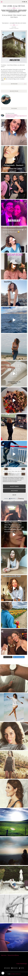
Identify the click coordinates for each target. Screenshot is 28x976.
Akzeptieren (14, 486)
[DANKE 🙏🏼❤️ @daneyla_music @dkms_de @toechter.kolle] (14, 132)
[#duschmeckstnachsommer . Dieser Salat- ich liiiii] (14, 400)
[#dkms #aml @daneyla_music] (14, 159)
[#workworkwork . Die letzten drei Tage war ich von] (14, 561)
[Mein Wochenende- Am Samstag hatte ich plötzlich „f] (14, 615)
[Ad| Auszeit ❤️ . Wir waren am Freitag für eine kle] (14, 508)
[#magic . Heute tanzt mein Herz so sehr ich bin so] (14, 320)
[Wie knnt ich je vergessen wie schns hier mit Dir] (14, 879)
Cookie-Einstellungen (21, 963)
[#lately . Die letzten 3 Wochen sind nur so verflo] (14, 427)
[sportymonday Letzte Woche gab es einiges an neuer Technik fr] (14, 678)
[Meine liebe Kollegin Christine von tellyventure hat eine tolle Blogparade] (14, 793)
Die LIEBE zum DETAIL (14, 6)
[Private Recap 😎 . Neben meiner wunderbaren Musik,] (14, 213)
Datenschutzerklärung (13, 955)
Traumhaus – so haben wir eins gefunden (14, 23)
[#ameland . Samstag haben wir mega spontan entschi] (14, 454)
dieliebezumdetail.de (15, 973)
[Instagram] (24, 1)
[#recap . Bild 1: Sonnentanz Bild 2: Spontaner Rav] (14, 347)
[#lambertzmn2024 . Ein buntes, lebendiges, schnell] (14, 642)
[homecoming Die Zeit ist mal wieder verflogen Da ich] (14, 735)
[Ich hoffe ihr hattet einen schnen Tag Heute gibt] (14, 851)
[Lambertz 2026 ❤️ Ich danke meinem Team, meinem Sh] (14, 186)
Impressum (3, 955)
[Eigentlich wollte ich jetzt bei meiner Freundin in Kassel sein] (14, 937)
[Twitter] (26, 1)
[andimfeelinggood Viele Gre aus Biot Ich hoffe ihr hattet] (14, 707)
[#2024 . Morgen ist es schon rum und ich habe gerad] (14, 266)
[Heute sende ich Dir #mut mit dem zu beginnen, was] (14, 588)
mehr (14, 495)
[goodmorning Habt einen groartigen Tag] (14, 764)
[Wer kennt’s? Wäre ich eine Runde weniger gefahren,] (14, 534)
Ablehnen (14, 490)
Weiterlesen (14, 83)
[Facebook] (22, 1)
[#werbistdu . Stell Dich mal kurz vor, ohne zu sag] (14, 293)
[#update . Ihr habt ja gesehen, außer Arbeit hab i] (14, 239)
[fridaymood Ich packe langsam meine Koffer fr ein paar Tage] (14, 822)
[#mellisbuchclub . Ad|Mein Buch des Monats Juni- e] (14, 374)
